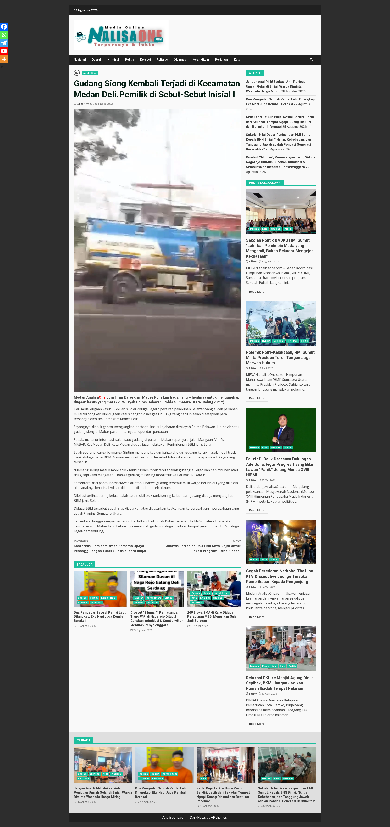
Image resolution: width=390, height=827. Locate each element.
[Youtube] (4, 51)
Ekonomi (95, 773)
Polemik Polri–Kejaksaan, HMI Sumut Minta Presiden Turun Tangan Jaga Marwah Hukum (281, 323)
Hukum (94, 597)
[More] (4, 59)
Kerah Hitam (200, 59)
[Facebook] (4, 27)
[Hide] (1, 67)
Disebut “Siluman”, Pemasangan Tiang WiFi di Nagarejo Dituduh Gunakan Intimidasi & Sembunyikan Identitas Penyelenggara (157, 589)
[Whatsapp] (4, 35)
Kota (237, 59)
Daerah (97, 59)
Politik (129, 59)
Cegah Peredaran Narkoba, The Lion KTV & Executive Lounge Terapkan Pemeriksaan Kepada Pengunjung (281, 542)
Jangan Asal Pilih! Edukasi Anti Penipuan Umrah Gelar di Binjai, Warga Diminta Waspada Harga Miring (276, 86)
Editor (81, 104)
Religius (162, 59)
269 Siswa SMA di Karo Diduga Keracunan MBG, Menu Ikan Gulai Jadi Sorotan (214, 589)
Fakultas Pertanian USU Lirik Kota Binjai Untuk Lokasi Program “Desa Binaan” (203, 546)
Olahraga (180, 59)
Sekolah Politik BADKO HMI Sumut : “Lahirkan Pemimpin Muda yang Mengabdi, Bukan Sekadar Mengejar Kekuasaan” (281, 211)
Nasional (80, 59)
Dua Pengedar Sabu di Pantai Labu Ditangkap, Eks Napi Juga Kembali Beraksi (100, 589)
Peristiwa (221, 59)
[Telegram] (4, 43)
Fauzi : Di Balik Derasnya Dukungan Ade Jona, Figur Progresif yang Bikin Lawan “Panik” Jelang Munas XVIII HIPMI (281, 430)
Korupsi (145, 59)
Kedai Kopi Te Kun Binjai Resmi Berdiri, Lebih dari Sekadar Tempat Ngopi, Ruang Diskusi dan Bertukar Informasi (280, 122)
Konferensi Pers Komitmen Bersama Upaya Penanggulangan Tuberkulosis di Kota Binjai (110, 546)
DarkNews (198, 817)
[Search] (311, 59)
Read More (256, 291)
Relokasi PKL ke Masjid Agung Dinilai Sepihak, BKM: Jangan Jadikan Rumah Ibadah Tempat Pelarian (281, 648)
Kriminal (113, 59)
